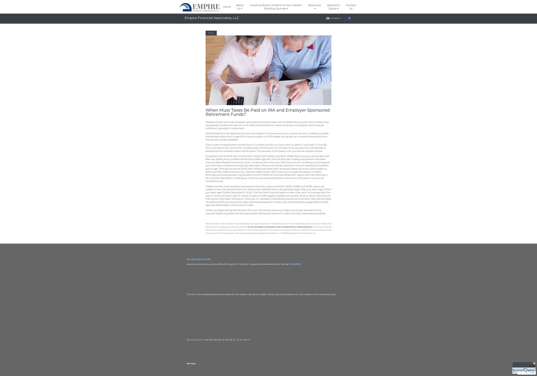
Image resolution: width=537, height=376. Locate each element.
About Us (239, 7)
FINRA (293, 264)
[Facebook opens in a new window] (349, 19)
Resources (314, 5)
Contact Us (351, 7)
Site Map (191, 363)
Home (227, 6)
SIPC (299, 264)
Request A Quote (333, 7)
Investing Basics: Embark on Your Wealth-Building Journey (276, 7)
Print (211, 33)
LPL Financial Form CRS (199, 259)
